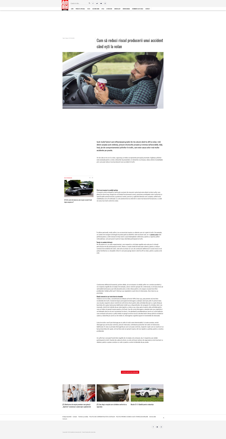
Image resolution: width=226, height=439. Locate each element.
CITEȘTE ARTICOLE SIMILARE (130, 372)
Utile (103, 9)
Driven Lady (117, 9)
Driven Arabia (126, 9)
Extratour (109, 9)
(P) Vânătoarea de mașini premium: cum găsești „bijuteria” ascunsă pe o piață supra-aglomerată (77, 405)
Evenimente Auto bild (137, 9)
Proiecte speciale (80, 9)
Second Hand (95, 9)
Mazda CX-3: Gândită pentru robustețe (142, 404)
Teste (88, 9)
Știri (72, 9)
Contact (147, 9)
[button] (89, 3)
